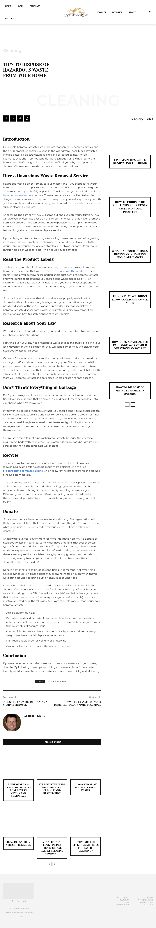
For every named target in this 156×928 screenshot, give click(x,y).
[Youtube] (24, 901)
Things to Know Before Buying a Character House (25, 703)
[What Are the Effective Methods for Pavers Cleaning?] (85, 821)
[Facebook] (6, 118)
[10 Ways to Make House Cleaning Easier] (85, 764)
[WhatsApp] (27, 118)
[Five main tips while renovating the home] (130, 145)
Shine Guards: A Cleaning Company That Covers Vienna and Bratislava (18, 790)
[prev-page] (49, 864)
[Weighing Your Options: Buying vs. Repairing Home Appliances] (130, 236)
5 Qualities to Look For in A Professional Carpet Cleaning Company (52, 848)
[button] (150, 12)
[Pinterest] (20, 118)
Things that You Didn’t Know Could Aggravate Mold (130, 299)
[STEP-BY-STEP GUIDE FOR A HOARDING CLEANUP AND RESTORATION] (52, 764)
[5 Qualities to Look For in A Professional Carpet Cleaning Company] (52, 821)
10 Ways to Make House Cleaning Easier (86, 787)
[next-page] (55, 864)
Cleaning (12, 51)
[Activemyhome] (75, 12)
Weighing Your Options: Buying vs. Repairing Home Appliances (130, 254)
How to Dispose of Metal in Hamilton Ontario (129, 390)
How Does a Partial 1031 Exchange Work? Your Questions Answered (130, 345)
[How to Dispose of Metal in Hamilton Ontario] (130, 373)
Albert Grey (34, 716)
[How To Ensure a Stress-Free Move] (18, 821)
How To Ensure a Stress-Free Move (18, 843)
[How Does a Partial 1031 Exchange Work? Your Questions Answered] (130, 327)
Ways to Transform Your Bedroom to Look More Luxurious (77, 703)
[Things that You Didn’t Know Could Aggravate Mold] (130, 282)
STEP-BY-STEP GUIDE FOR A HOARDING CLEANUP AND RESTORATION (52, 789)
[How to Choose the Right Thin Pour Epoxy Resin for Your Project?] (130, 187)
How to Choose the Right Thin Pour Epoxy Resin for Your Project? (129, 207)
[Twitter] (13, 118)
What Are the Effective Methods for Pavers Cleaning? (86, 846)
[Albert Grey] (12, 722)
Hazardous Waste (57, 681)
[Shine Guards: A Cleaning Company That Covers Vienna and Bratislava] (18, 764)
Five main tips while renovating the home (130, 161)
